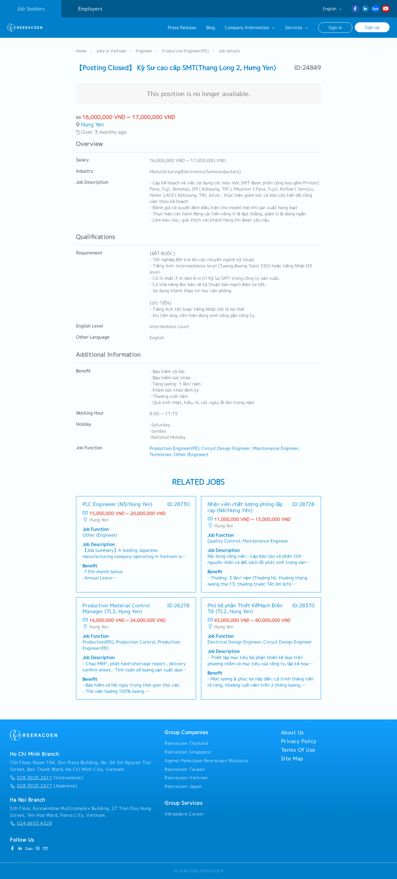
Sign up (372, 27)
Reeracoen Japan (183, 786)
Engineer (144, 51)
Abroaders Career (184, 814)
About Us (292, 732)
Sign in (335, 27)
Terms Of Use (298, 750)
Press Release (182, 27)
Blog (210, 27)
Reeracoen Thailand (186, 743)
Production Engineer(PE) (185, 51)
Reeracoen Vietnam (186, 778)
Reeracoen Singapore (188, 752)
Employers (90, 8)
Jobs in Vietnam (111, 51)
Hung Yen (92, 124)
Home (81, 51)
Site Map (292, 758)
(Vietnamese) (50, 778)
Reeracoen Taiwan (185, 769)
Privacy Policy (299, 741)
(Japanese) (47, 786)
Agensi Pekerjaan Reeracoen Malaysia (206, 761)
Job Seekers (31, 8)
